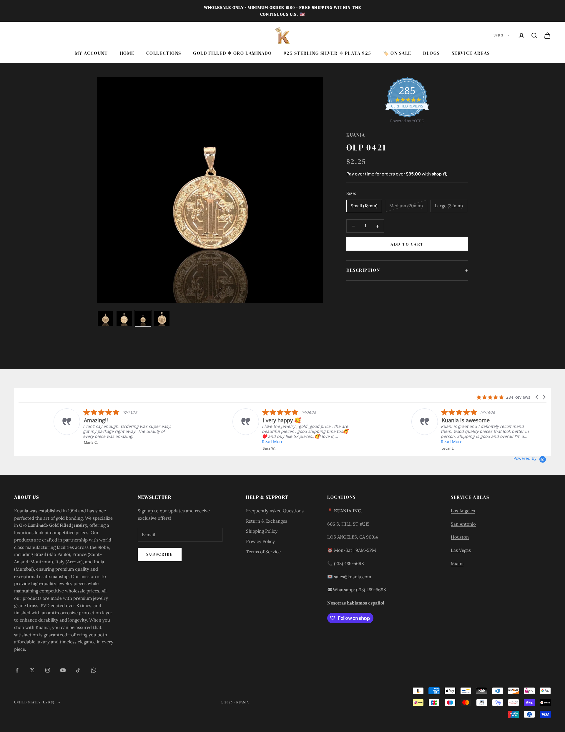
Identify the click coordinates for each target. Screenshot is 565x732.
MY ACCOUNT (91, 53)
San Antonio (463, 524)
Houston (460, 537)
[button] (537, 397)
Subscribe (159, 554)
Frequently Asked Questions (275, 511)
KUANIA (355, 135)
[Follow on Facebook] (17, 670)
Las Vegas (461, 550)
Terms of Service (263, 551)
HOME (127, 53)
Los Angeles (463, 511)
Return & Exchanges (266, 521)
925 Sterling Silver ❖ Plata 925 (327, 53)
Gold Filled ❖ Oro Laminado (232, 53)
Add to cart (407, 244)
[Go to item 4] (162, 318)
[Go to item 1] (105, 318)
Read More (237, 441)
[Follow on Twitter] (32, 670)
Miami (457, 563)
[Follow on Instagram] (48, 670)
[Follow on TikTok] (78, 670)
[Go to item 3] (143, 318)
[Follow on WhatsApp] (94, 670)
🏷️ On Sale (397, 53)
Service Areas (471, 53)
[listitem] (78, 426)
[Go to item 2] (124, 318)
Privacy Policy (260, 541)
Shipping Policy (261, 531)
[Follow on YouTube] (63, 670)
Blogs (431, 53)
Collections (163, 53)
